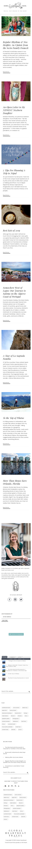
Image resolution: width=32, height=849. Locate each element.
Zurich (20, 729)
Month (19, 659)
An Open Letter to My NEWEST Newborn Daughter (14, 110)
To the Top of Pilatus (13, 417)
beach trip (24, 707)
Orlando (20, 715)
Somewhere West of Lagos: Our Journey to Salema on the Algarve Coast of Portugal (14, 292)
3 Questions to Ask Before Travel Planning (13, 766)
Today (11, 659)
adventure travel (6, 707)
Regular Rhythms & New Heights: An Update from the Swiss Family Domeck (15, 45)
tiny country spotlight (7, 726)
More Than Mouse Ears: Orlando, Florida (15, 482)
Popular (4, 657)
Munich (13, 715)
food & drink (18, 713)
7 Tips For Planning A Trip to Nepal (14, 172)
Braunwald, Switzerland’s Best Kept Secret (14, 753)
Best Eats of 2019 (11, 230)
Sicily (3, 724)
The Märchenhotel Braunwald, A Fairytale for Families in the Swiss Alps (16, 670)
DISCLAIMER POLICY (16, 778)
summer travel (11, 724)
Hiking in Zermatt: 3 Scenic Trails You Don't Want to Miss (17, 665)
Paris (26, 715)
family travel (13, 710)
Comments (12, 657)
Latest (19, 657)
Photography (16, 718)
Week (15, 659)
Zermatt (13, 729)
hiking (25, 713)
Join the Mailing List (6, 614)
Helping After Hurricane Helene (14, 757)
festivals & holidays (7, 713)
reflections (15, 721)
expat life (4, 710)
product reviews (6, 721)
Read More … (6, 72)
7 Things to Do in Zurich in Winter (17, 661)
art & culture (16, 707)
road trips (23, 721)
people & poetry (5, 718)
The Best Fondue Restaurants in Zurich (18, 678)
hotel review (5, 715)
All (23, 659)
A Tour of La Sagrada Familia (14, 357)
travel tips (18, 726)
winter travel (5, 729)
